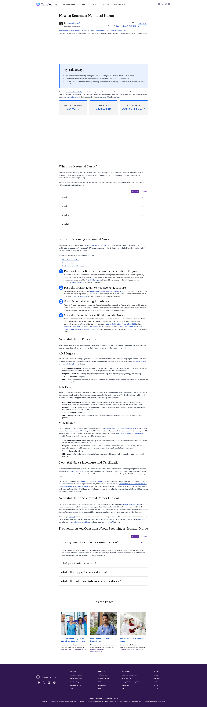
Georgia (156, 675)
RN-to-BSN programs (93, 280)
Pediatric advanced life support (73, 266)
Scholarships (125, 685)
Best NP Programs (75, 685)
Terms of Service (136, 701)
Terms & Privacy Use (110, 701)
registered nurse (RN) (74, 92)
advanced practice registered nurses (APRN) (121, 428)
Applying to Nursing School (129, 675)
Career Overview (64, 30)
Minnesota (157, 678)
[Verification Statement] (142, 25)
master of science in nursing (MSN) (72, 431)
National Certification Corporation (93, 481)
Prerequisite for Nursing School (131, 682)
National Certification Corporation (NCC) (120, 324)
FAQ (125, 30)
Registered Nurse (103, 675)
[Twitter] (162, 4)
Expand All (144, 191)
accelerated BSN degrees (73, 282)
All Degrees (73, 689)
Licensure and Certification (97, 30)
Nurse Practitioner (103, 678)
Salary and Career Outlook (114, 30)
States (156, 671)
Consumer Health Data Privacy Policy (154, 701)
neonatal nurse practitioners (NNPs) (130, 433)
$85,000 (142, 519)
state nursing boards (75, 471)
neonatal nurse (73, 97)
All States (156, 689)
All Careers (101, 689)
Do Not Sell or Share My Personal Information (63, 701)
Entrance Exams (126, 678)
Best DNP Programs (76, 678)
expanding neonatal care (130, 504)
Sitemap (82, 701)
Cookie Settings (123, 701)
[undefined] (47, 4)
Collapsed (135, 191)
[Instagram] (166, 4)
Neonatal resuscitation (70, 260)
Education (85, 30)
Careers (101, 671)
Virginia (156, 685)
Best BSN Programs (76, 675)
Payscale (72, 517)
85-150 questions (80, 296)
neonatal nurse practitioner (81, 522)
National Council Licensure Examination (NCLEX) (107, 291)
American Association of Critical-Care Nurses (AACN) (84, 326)
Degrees (73, 671)
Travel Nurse (102, 685)
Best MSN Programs (76, 682)
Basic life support (68, 263)
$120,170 (110, 522)
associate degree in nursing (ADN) (99, 245)
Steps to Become (75, 30)
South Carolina (158, 682)
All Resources (126, 689)
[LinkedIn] (169, 4)
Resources (126, 671)
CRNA (100, 682)
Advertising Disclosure (94, 701)
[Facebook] (159, 4)
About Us (44, 701)
